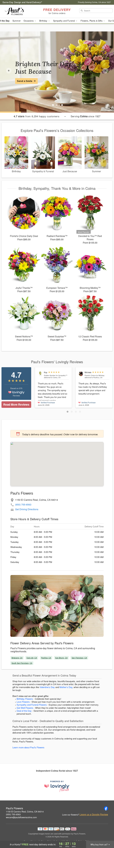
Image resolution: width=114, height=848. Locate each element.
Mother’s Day (66, 687)
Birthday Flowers (25, 698)
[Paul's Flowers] (19, 11)
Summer (16, 20)
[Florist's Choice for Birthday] (81, 373)
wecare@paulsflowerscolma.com (21, 817)
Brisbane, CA (17, 657)
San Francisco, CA (79, 657)
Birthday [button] (43, 20)
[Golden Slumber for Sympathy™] (40, 373)
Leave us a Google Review (94, 814)
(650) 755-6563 (23, 504)
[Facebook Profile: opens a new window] (106, 808)
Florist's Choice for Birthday (94, 375)
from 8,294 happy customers (37, 116)
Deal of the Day (24, 710)
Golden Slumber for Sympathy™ (55, 375)
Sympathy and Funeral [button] (64, 20)
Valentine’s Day (47, 687)
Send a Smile (24, 80)
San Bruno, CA (61, 657)
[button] (67, 412)
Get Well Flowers (25, 707)
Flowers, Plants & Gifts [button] (92, 20)
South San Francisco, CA (22, 663)
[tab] (56, 105)
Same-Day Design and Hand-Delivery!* (22, 2)
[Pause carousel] (53, 105)
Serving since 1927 (85, 116)
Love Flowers (23, 701)
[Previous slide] (9, 70)
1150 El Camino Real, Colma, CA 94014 (25, 811)
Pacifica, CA (46, 657)
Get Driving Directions (26, 509)
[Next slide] (105, 70)
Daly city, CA (32, 657)
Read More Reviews (16, 404)
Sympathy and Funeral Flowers (32, 704)
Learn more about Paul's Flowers (28, 747)
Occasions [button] (29, 20)
